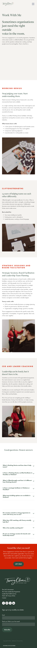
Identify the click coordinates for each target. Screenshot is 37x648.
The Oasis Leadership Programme (11, 591)
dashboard (14, 640)
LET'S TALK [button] (18, 564)
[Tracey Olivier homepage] (16, 4)
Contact (4, 598)
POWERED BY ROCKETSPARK (9, 645)
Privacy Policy (20, 640)
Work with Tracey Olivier (8, 596)
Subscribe (7, 629)
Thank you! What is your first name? (11, 621)
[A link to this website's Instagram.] (6, 603)
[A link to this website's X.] (10, 603)
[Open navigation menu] (33, 4)
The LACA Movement (8, 589)
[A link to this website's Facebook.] (3, 603)
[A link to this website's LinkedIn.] (13, 603)
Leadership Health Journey (9, 594)
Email (3, 615)
